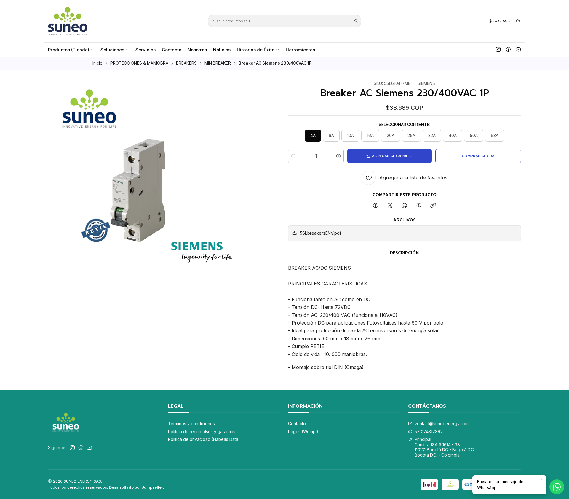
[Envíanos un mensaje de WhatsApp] (556, 486)
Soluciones (112, 50)
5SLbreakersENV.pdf (320, 233)
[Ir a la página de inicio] (67, 21)
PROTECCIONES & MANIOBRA (139, 63)
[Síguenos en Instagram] (498, 49)
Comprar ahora (478, 156)
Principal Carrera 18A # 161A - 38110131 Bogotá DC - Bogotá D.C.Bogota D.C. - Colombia (445, 447)
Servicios (145, 50)
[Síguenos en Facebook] (508, 49)
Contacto (171, 50)
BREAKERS (186, 63)
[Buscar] (356, 21)
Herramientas (300, 50)
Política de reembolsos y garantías (201, 431)
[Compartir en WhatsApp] (404, 206)
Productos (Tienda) (68, 50)
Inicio (97, 63)
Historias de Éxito (255, 50)
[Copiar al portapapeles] (433, 206)
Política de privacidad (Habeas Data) (204, 439)
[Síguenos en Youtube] (518, 49)
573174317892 (429, 431)
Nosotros (197, 50)
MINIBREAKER (217, 63)
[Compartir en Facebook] (376, 206)
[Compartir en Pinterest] (419, 206)
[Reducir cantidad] (293, 156)
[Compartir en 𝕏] (390, 206)
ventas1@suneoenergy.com (442, 423)
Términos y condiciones (191, 423)
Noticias (222, 50)
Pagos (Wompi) (303, 431)
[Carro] (518, 21)
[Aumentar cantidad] (338, 156)
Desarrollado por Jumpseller (136, 487)
